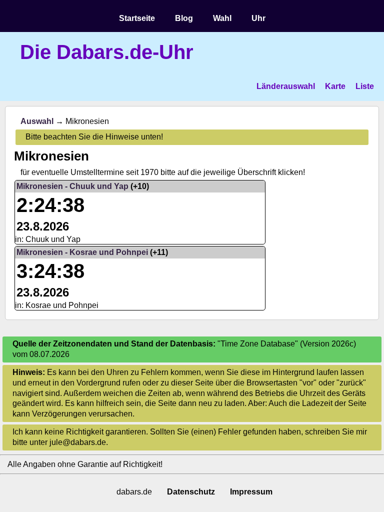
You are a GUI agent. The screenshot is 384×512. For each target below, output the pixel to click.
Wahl (222, 18)
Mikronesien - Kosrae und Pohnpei (82, 252)
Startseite (137, 18)
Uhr (259, 18)
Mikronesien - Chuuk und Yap (72, 186)
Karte (335, 86)
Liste (365, 86)
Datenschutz (191, 492)
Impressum (251, 492)
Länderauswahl (285, 86)
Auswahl (37, 121)
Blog (184, 18)
